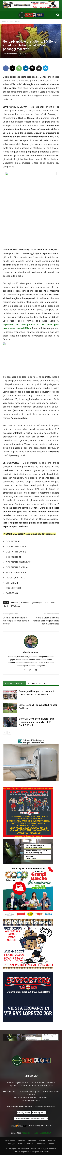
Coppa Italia (40, 1143)
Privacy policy (23, 1112)
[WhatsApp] (19, 68)
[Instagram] (31, 670)
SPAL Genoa (15, 606)
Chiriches (14, 602)
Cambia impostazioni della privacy (31, 1118)
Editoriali (21, 1140)
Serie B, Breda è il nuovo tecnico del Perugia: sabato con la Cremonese (46, 620)
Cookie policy (38, 1112)
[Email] (32, 68)
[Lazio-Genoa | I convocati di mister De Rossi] (10, 708)
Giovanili (42, 1140)
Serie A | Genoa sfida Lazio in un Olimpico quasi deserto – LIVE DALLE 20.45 (36, 722)
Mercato (51, 1140)
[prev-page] (4, 732)
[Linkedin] (26, 68)
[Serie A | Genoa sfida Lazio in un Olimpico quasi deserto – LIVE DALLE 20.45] (10, 722)
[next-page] (9, 732)
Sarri (6, 606)
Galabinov (25, 602)
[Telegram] (45, 68)
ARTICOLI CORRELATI (14, 684)
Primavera (32, 1140)
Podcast (51, 1143)
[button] (5, 15)
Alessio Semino (11, 53)
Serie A (30, 1143)
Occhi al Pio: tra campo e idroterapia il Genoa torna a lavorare (16, 620)
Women (21, 1143)
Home (3, 21)
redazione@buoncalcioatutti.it (36, 1132)
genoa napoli (37, 602)
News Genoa (10, 1140)
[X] (12, 68)
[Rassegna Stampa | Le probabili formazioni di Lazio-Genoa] (10, 694)
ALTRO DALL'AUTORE (37, 684)
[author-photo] (31, 648)
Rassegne (12, 1143)
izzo (46, 602)
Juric (53, 602)
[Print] (39, 68)
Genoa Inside (14, 21)
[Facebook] (6, 68)
